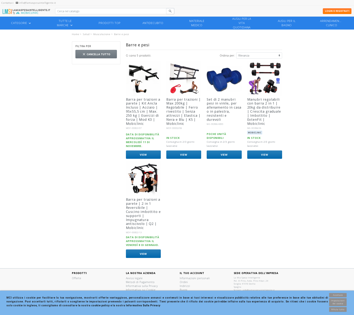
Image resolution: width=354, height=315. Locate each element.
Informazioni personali (195, 278)
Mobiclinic (254, 132)
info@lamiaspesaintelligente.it (35, 2)
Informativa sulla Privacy (142, 286)
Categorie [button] (21, 23)
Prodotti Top (109, 23)
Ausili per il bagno (287, 23)
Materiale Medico (196, 23)
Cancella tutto (96, 54)
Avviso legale (134, 278)
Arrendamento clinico (331, 23)
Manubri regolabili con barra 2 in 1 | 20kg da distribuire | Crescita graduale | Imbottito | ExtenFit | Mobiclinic (264, 111)
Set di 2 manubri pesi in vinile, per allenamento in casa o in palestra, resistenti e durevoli (224, 109)
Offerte (76, 278)
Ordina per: (227, 55)
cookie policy (100, 305)
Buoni (183, 290)
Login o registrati (337, 11)
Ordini (184, 282)
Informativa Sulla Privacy (143, 305)
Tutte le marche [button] (65, 23)
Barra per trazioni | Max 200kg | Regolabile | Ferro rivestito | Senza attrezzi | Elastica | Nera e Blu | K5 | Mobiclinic (183, 111)
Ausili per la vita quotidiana (241, 23)
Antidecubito (153, 23)
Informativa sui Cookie (141, 290)
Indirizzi (185, 286)
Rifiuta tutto (337, 309)
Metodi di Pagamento (140, 282)
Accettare (338, 295)
